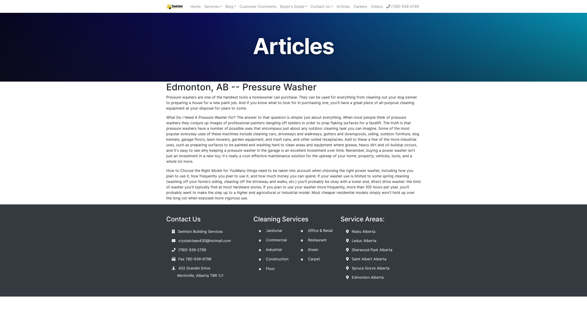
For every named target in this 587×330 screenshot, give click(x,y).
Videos (377, 6)
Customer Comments (258, 6)
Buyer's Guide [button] (292, 6)
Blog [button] (229, 6)
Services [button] (211, 6)
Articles (343, 6)
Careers (360, 6)
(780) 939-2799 (404, 6)
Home (195, 6)
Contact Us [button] (320, 6)
